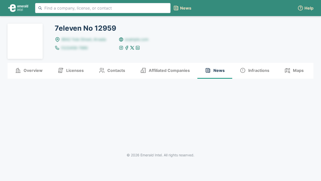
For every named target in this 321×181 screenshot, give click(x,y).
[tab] (29, 71)
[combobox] (103, 8)
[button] (305, 8)
